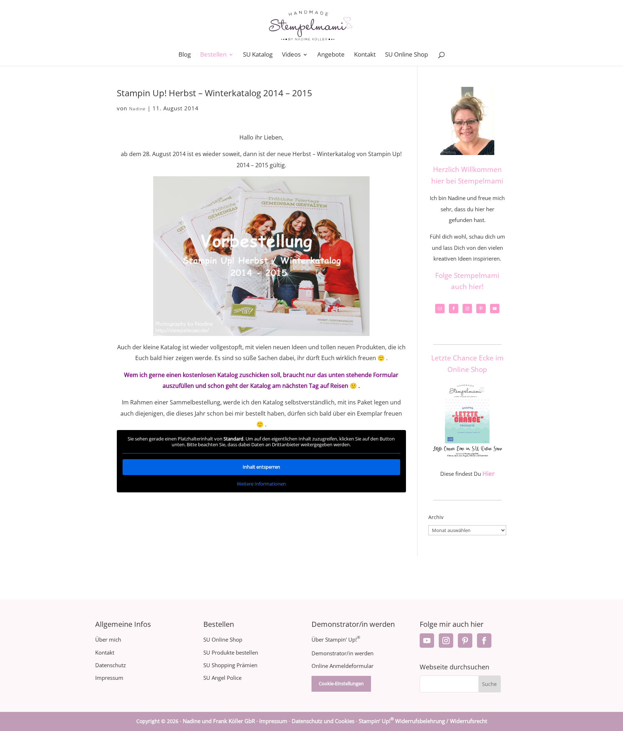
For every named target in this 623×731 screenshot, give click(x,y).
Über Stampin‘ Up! (336, 639)
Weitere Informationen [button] (261, 484)
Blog (184, 55)
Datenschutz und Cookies (323, 721)
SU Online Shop (406, 55)
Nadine (137, 109)
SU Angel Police (222, 677)
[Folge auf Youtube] (427, 640)
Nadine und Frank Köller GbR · (221, 721)
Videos (291, 55)
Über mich (108, 639)
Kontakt (365, 55)
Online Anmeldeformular (343, 665)
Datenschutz (110, 665)
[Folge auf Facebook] (484, 640)
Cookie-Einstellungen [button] (341, 683)
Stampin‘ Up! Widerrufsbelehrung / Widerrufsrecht (423, 721)
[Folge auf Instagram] (446, 640)
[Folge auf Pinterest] (465, 640)
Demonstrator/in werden (343, 653)
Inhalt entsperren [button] (261, 467)
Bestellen (213, 55)
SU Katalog (258, 55)
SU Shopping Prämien (230, 665)
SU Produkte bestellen (230, 652)
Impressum (109, 677)
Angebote (331, 55)
